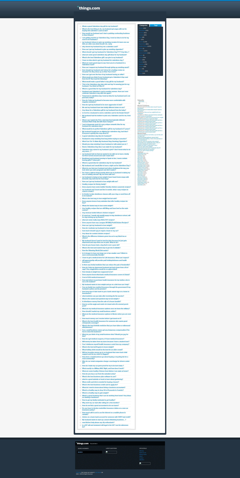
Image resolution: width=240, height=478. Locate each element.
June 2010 (140, 173)
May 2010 (140, 174)
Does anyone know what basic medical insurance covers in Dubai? (106, 274)
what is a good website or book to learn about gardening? (102, 379)
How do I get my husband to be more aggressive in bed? (102, 105)
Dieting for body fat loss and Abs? (146, 149)
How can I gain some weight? (145, 146)
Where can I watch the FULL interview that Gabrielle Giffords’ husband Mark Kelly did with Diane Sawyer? (103, 121)
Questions (141, 64)
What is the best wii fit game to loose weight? (98, 347)
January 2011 (141, 164)
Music (140, 59)
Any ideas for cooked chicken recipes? (96, 233)
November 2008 (142, 179)
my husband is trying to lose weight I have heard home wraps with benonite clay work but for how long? (105, 178)
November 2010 (142, 166)
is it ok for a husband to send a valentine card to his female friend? (105, 113)
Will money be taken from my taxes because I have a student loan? (105, 341)
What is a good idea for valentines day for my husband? (102, 163)
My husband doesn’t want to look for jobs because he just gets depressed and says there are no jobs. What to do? (104, 241)
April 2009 (140, 175)
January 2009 (141, 177)
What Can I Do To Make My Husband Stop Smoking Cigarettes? (104, 141)
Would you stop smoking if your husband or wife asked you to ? (105, 144)
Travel (140, 73)
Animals (141, 28)
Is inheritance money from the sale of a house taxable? (101, 301)
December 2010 (142, 165)
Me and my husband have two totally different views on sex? (103, 107)
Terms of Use (142, 452)
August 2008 (141, 183)
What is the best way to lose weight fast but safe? (99, 198)
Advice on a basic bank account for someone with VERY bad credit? (106, 417)
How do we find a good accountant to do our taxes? (100, 405)
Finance (141, 41)
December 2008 (142, 178)
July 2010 (140, 171)
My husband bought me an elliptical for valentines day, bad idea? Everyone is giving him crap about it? (105, 132)
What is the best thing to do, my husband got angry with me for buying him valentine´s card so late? (104, 29)
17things (78, 472)
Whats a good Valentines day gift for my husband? (100, 26)
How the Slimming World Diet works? (95, 250)
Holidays (141, 50)
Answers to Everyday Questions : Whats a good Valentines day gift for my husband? (85, 7)
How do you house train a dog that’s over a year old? (101, 245)
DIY (140, 39)
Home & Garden (143, 53)
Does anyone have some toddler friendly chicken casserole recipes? (106, 187)
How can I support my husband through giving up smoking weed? (105, 67)
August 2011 (141, 154)
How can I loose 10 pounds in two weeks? (148, 141)
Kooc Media (98, 472)
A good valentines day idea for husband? (96, 136)
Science (141, 66)
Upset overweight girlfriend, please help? (148, 137)
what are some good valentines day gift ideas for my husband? (104, 55)
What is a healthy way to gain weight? (95, 393)
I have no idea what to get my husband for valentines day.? (103, 60)
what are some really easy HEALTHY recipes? (98, 220)
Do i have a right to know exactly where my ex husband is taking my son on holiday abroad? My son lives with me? (106, 173)
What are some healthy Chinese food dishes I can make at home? (105, 371)
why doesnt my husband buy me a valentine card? (100, 46)
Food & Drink (142, 44)
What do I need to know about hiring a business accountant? (103, 387)
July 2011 (140, 156)
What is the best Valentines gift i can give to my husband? (102, 57)
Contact (141, 458)
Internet (141, 57)
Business (141, 32)
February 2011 (141, 162)
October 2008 (141, 181)
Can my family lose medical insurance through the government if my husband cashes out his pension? (106, 288)
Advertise (141, 459)
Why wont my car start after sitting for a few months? (100, 403)
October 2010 (141, 168)
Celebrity (141, 35)
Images (141, 55)
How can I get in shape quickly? (146, 150)
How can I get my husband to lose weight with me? (100, 181)
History (140, 48)
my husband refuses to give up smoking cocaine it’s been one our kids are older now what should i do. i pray (105, 43)
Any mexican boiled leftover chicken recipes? (98, 213)
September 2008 (142, 182)
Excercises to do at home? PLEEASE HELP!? (149, 148)
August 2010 (141, 170)
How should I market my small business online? (99, 311)
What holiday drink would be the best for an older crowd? (102, 350)
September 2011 (142, 153)
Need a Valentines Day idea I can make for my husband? (102, 147)
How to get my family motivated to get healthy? (98, 400)
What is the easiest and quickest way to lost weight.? (100, 299)
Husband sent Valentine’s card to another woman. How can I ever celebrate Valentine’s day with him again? (105, 92)
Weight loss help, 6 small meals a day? (147, 145)
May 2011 (140, 158)
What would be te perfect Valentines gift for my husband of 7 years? (106, 129)
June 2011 (140, 157)
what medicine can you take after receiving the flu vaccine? (103, 296)
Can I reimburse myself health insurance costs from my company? (105, 344)
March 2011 (141, 161)
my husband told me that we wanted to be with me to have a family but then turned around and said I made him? (105, 154)
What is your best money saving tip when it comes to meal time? (150, 115)
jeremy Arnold (141, 109)
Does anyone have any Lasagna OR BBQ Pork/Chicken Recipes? (105, 222)
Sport (140, 68)
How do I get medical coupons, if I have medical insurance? (103, 339)
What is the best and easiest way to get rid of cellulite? (101, 248)
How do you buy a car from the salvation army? (99, 374)
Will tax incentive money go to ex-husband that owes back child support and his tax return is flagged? (104, 353)
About (140, 456)
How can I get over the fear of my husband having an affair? (103, 74)
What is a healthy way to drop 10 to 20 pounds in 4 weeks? (103, 390)
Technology (142, 71)
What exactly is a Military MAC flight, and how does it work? (103, 368)
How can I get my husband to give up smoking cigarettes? (102, 49)
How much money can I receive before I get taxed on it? (101, 318)
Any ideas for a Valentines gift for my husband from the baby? (104, 110)
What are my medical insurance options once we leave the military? (106, 308)
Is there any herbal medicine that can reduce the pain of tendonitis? (106, 265)
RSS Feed (141, 101)
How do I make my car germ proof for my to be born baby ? (103, 365)
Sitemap (141, 451)
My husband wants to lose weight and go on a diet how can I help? (105, 284)
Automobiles (142, 30)
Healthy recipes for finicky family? (94, 184)
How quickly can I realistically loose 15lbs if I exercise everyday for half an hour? (149, 143)
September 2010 (142, 169)
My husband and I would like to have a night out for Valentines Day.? (106, 165)
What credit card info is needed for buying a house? (100, 382)
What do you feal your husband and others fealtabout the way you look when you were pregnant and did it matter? (105, 169)
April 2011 (140, 160)
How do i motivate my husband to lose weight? (98, 228)
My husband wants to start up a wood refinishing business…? (104, 420)
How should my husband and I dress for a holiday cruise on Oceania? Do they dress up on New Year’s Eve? (103, 71)
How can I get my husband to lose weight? (97, 225)
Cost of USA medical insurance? (93, 277)
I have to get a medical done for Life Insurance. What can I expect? (105, 257)
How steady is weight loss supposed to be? (97, 272)
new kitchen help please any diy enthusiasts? (98, 422)
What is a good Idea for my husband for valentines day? (102, 89)
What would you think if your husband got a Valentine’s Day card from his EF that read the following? (105, 78)
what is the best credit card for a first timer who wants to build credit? (150, 121)
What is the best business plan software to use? (99, 376)
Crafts (140, 37)
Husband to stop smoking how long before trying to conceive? (104, 138)
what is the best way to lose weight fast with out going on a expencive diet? (150, 118)
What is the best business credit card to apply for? (100, 385)
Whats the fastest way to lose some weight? (97, 205)
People (141, 62)
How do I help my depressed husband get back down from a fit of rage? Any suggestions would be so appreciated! (105, 268)
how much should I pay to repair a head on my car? (100, 231)
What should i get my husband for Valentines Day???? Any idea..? (105, 52)
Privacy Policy (143, 454)
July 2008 (140, 185)
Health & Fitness (143, 46)
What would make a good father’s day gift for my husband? (103, 81)
